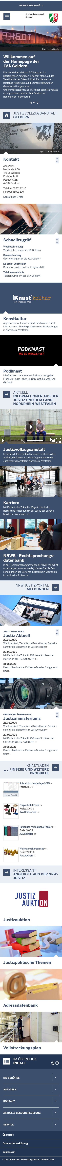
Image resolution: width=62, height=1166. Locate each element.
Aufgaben (9, 1089)
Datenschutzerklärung (15, 1143)
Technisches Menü (29, 5)
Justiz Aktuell (16, 634)
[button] (31, 103)
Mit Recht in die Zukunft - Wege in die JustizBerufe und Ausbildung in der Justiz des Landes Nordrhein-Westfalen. (28, 511)
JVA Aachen (26, 855)
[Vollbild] (58, 440)
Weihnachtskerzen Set (32, 848)
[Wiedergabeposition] (31, 436)
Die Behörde (11, 1077)
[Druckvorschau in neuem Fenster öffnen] (52, 1063)
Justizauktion (16, 919)
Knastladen (38, 765)
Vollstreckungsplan (22, 1048)
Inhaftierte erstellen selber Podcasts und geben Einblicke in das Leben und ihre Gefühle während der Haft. (29, 379)
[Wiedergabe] (3, 441)
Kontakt (11, 159)
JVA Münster (26, 833)
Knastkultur (14, 318)
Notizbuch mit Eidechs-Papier (36, 826)
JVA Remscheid (28, 812)
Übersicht (8, 1134)
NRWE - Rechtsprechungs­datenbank (29, 558)
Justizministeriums (22, 717)
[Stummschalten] (23, 441)
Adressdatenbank (20, 1005)
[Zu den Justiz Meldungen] (31, 610)
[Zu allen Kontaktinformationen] (31, 138)
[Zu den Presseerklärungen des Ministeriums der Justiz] (31, 693)
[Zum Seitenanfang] (57, 1063)
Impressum (8, 1152)
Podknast (12, 371)
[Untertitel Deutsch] (52, 440)
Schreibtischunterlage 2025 (35, 783)
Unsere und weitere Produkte (29, 771)
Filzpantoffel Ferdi (29, 805)
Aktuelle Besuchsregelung (22, 1112)
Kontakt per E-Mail (13, 196)
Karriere (11, 502)
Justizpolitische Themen (27, 962)
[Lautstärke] (35, 441)
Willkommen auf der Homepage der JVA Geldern (21, 61)
